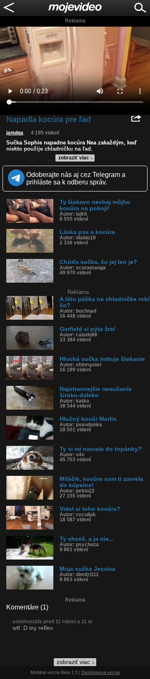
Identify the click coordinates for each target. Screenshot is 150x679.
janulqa (14, 132)
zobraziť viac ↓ (75, 158)
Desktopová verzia (100, 672)
